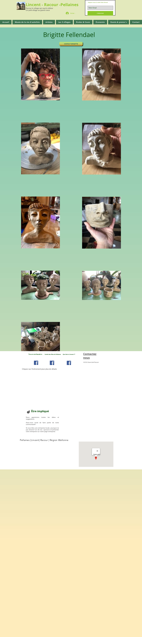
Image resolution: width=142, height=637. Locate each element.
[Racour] (36, 363)
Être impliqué (40, 411)
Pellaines (69, 4)
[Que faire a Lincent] (69, 363)
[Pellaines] (52, 363)
